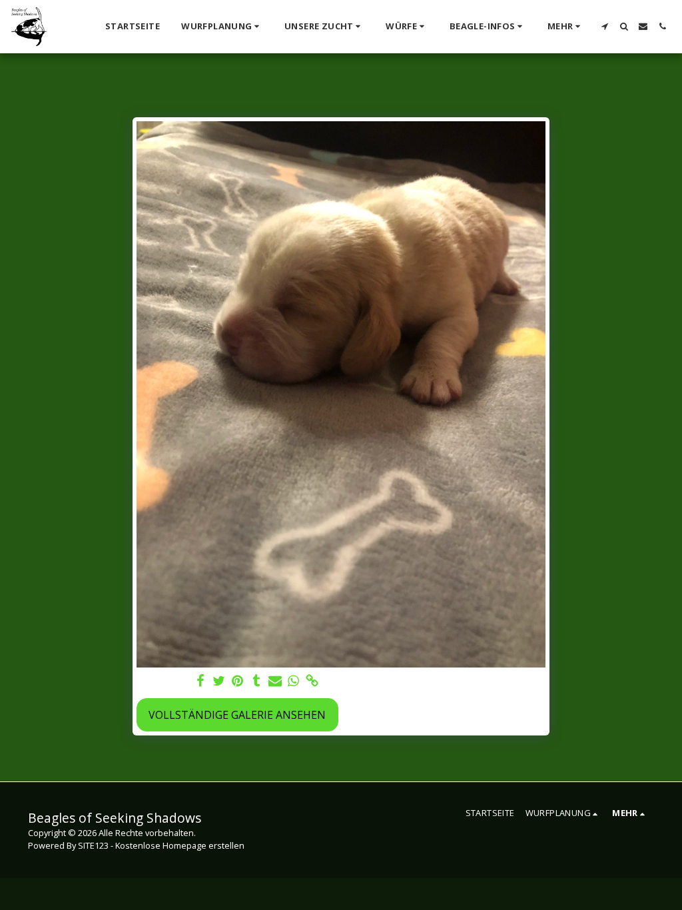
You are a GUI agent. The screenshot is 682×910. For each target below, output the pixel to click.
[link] (312, 681)
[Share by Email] (275, 681)
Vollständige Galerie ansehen (237, 714)
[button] (222, 26)
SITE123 (93, 845)
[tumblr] (256, 681)
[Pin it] (237, 681)
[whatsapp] (293, 681)
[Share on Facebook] (200, 681)
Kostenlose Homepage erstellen (179, 845)
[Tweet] (219, 681)
